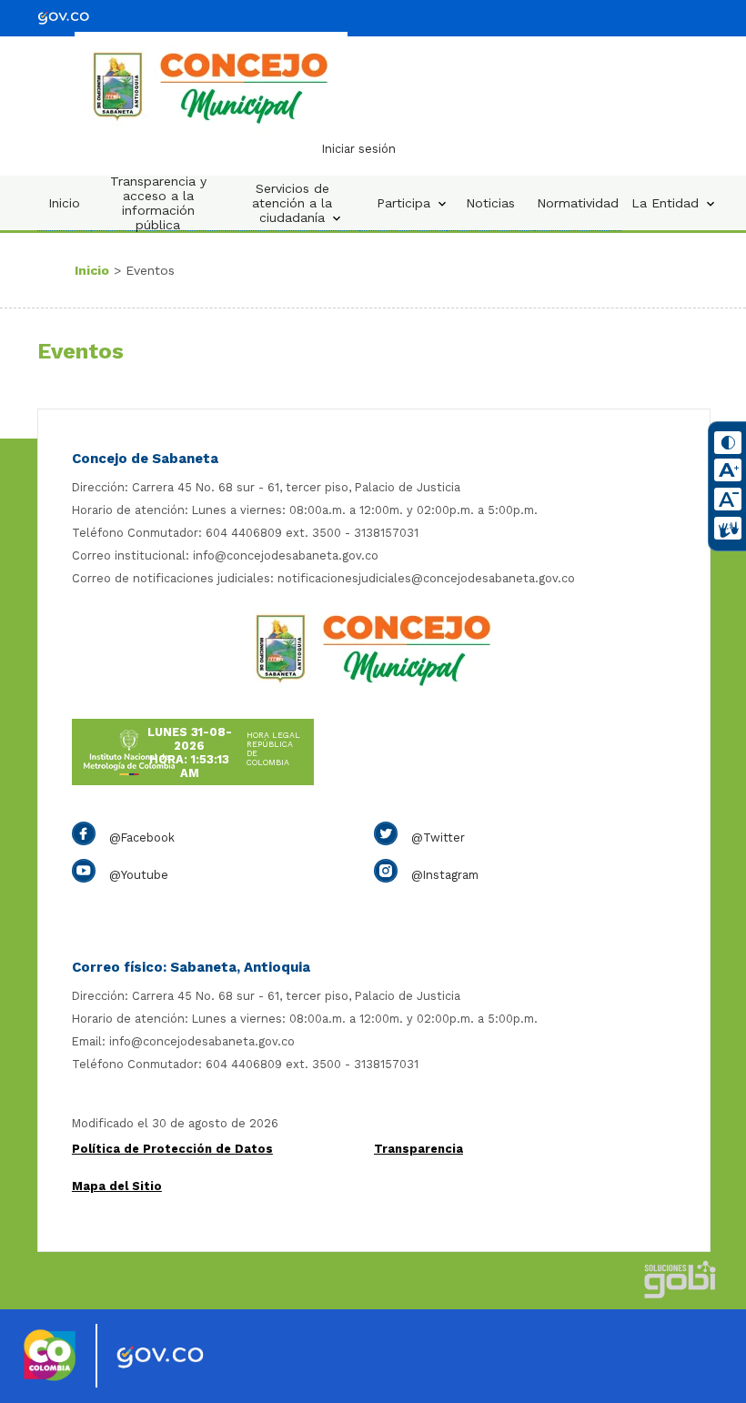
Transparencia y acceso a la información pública (158, 203)
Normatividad (578, 203)
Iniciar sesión (359, 149)
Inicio (64, 203)
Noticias (490, 203)
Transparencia (418, 1149)
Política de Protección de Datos (172, 1149)
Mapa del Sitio (117, 1186)
